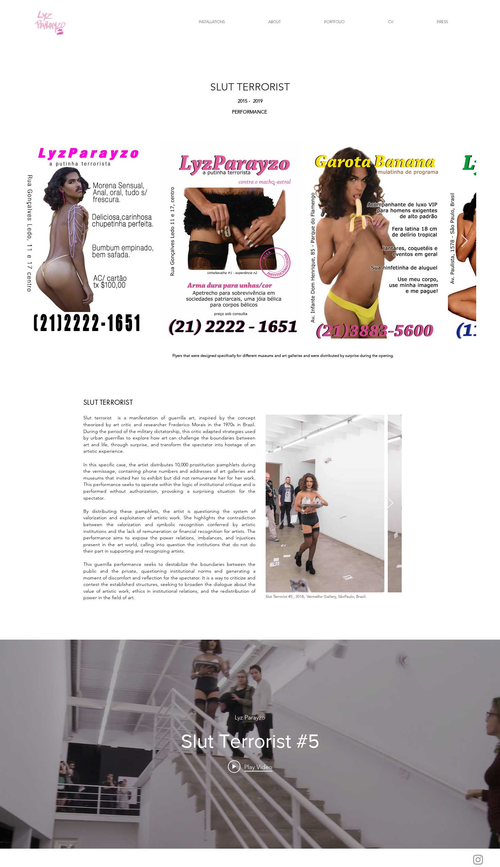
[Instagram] (478, 859)
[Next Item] (464, 241)
